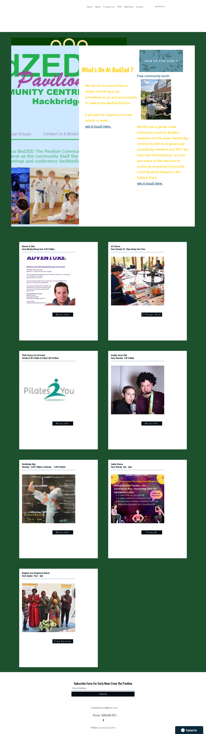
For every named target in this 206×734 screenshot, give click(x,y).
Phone (96, 715)
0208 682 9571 (160, 7)
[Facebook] (103, 720)
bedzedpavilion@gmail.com (104, 707)
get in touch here (150, 183)
